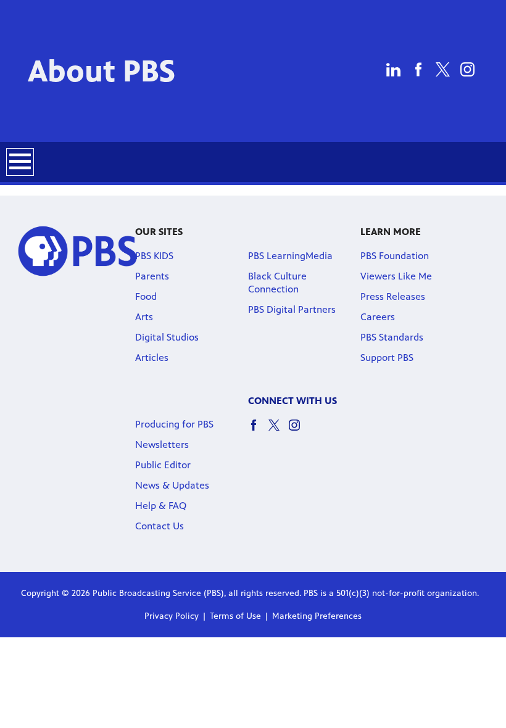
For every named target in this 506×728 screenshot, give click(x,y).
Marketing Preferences (317, 616)
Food (146, 296)
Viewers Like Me (396, 276)
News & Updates (172, 485)
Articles (151, 357)
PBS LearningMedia (290, 256)
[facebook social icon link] (258, 431)
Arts (144, 317)
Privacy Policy (171, 616)
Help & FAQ (160, 505)
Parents (152, 276)
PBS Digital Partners (292, 309)
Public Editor (163, 465)
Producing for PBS (174, 424)
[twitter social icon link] (278, 431)
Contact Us (159, 526)
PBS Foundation (394, 256)
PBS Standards (391, 337)
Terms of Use (235, 616)
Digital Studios (167, 337)
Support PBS (386, 357)
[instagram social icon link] (299, 431)
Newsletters (162, 444)
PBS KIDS (154, 256)
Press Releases (392, 296)
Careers (377, 317)
